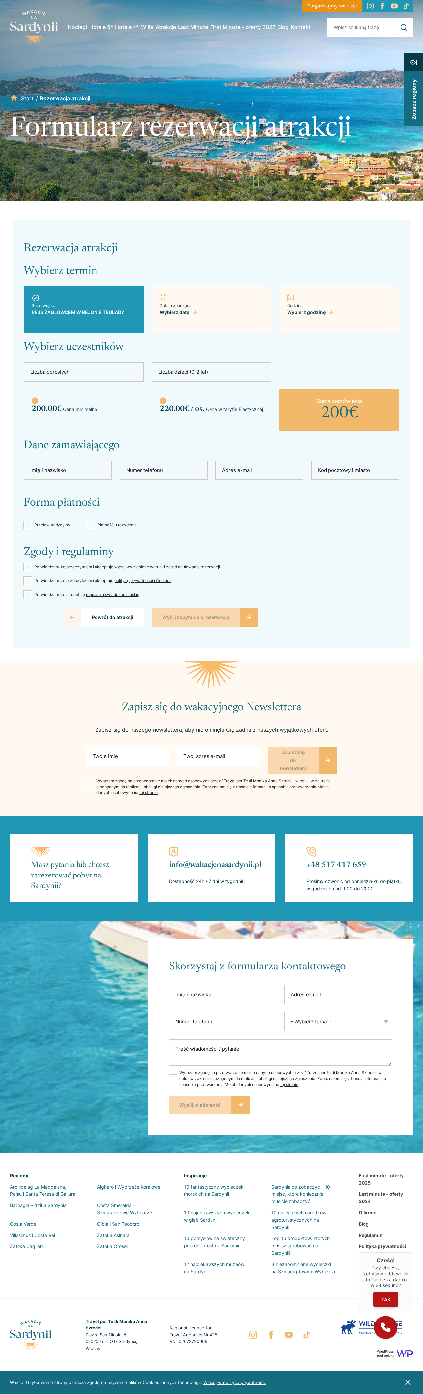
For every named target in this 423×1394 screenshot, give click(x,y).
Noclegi (77, 27)
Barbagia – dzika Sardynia (38, 1205)
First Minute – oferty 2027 (242, 27)
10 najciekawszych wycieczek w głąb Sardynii (217, 1216)
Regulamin (371, 1235)
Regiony (19, 1175)
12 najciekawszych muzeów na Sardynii (214, 1267)
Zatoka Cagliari (26, 1246)
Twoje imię (105, 756)
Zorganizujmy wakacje (332, 6)
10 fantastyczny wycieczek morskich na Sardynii (214, 1190)
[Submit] (404, 27)
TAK (385, 1299)
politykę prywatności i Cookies (142, 580)
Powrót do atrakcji (112, 617)
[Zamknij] (412, 1252)
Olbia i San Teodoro (118, 1224)
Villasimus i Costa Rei (32, 1235)
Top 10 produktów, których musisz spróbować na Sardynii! (300, 1246)
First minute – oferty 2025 (381, 1179)
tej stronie (148, 792)
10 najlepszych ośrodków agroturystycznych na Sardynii (298, 1220)
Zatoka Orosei (112, 1246)
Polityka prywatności (382, 1246)
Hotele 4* (127, 27)
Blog (282, 27)
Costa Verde (23, 1224)
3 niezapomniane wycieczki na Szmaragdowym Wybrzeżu (304, 1267)
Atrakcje (166, 27)
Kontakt (301, 27)
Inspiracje (195, 1175)
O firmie (367, 1212)
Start (27, 98)
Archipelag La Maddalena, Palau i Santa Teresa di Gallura (42, 1190)
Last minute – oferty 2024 (381, 1197)
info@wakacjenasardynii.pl (215, 865)
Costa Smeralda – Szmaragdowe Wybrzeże (124, 1208)
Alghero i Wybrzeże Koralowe (128, 1187)
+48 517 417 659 (336, 865)
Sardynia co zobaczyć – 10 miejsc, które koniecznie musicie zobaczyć (300, 1194)
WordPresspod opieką (385, 1353)
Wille (147, 27)
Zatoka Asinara (113, 1235)
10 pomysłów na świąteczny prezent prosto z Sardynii (214, 1242)
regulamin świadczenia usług (112, 594)
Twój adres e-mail (204, 756)
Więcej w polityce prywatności (234, 1382)
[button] (385, 1327)
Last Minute (193, 27)
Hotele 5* (101, 27)
